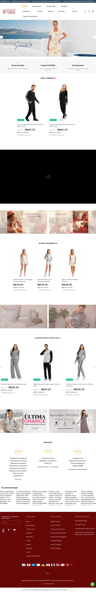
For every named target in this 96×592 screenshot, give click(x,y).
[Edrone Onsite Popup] (48, 296)
